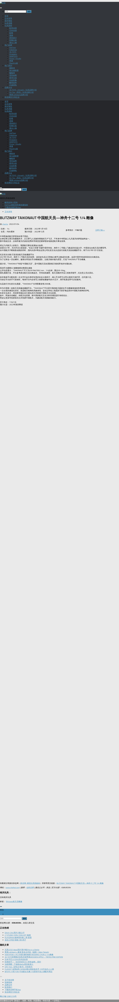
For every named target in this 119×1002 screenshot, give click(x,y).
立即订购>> (100, 230)
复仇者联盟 (14, 70)
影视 (11, 33)
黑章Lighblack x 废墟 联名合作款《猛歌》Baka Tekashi (27, 952)
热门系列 (8, 65)
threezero (13, 54)
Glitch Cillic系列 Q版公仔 (15, 933)
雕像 (20, 901)
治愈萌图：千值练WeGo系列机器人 (19, 964)
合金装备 (13, 80)
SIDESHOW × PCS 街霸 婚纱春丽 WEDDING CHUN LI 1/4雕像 (29, 954)
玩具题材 (8, 26)
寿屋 (11, 61)
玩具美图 (8, 23)
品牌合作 (8, 985)
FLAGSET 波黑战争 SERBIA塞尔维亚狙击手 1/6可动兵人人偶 (29, 969)
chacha (5, 224)
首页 (6, 16)
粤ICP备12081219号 (8, 996)
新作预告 (8, 21)
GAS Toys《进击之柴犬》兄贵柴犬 (19, 967)
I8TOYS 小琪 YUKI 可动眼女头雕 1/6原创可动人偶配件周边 (28, 972)
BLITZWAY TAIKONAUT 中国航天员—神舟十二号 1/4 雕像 (80, 883)
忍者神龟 (13, 85)
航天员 (15, 901)
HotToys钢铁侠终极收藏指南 (16, 205)
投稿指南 (8, 982)
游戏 (11, 35)
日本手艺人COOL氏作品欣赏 (16, 959)
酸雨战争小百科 (11, 202)
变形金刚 (13, 75)
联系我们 (8, 987)
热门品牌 (8, 45)
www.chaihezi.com (12, 887)
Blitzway (9, 901)
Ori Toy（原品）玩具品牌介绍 (21, 92)
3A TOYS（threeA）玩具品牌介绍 (23, 90)
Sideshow (13, 50)
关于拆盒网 (9, 980)
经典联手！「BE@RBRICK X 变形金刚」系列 (23, 962)
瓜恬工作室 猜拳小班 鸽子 (15, 940)
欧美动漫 (13, 28)
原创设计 (13, 38)
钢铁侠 (12, 68)
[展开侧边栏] (1, 906)
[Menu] (1, 976)
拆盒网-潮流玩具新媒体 (30, 883)
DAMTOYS (13, 56)
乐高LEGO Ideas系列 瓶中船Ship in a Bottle (22, 950)
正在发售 (8, 18)
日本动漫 (13, 30)
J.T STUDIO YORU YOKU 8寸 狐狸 (18, 935)
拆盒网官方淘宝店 (12, 97)
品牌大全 (8, 87)
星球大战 (13, 78)
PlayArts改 (13, 63)
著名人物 (13, 43)
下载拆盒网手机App (13, 207)
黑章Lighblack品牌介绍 (18, 95)
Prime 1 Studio (15, 58)
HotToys (12, 47)
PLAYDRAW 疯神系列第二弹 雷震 (18, 937)
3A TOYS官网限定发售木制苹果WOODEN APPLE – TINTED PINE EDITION (34, 957)
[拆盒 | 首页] (3, 3)
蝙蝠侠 (12, 73)
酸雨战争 (13, 83)
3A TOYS (12, 52)
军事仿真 (13, 40)
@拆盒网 (30, 887)
